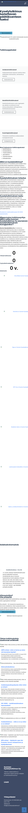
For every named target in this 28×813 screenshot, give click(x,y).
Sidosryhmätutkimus (8, 667)
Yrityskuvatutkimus (7, 152)
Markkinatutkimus (7, 149)
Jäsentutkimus (6, 154)
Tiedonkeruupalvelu (7, 156)
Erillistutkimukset (7, 158)
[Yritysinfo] (14, 790)
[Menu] (25, 3)
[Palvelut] (14, 787)
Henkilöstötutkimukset (9, 112)
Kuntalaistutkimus (7, 150)
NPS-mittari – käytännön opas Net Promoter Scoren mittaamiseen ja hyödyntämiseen (12, 742)
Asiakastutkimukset (8, 79)
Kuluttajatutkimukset (8, 141)
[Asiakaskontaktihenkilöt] (14, 788)
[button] (1, 570)
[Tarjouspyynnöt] (14, 785)
